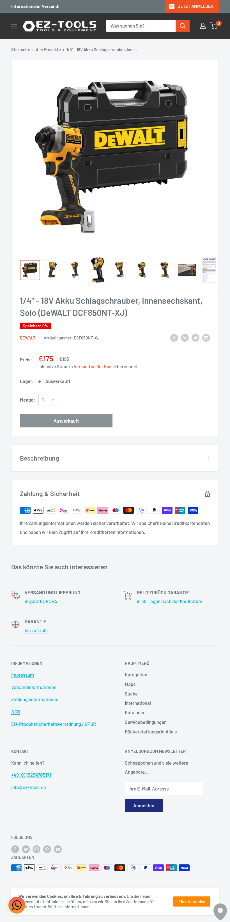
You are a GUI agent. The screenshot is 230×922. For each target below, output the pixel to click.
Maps (130, 684)
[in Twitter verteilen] (195, 337)
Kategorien (136, 674)
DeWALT (28, 337)
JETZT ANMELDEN (196, 6)
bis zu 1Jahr (36, 630)
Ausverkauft (66, 420)
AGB (15, 711)
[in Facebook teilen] (174, 337)
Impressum (22, 675)
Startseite (20, 49)
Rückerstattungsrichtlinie (151, 731)
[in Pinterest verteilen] (185, 337)
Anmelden (143, 805)
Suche (131, 693)
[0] (214, 25)
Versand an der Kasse (95, 366)
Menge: (27, 399)
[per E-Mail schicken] (206, 337)
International (138, 703)
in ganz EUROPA (41, 601)
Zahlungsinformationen (34, 699)
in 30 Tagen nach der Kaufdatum (169, 601)
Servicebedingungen (146, 722)
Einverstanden (191, 901)
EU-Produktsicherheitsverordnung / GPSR (53, 724)
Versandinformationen (33, 687)
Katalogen (135, 712)
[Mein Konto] (203, 26)
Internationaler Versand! (35, 6)
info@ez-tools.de (28, 787)
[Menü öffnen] (14, 26)
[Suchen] (183, 26)
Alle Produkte (48, 49)
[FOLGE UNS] (15, 848)
